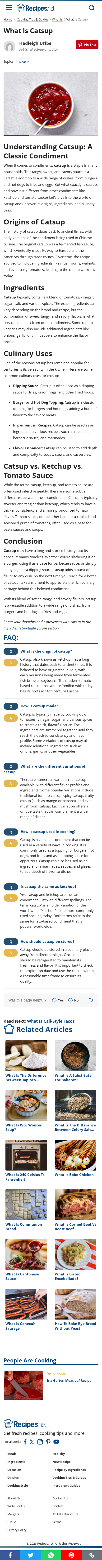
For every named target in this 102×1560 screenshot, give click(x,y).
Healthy (58, 1454)
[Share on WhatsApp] (51, 1555)
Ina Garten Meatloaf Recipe (69, 1380)
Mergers (13, 1514)
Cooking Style (17, 1485)
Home (8, 19)
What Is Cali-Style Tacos (51, 1021)
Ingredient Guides (66, 1485)
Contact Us (60, 1498)
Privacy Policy (17, 1530)
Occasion (14, 1470)
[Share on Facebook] (10, 1555)
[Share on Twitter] (30, 1555)
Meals (11, 1454)
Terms (56, 1522)
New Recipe (61, 1462)
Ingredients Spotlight (20, 628)
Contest (58, 1506)
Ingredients (16, 1462)
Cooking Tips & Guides (32, 19)
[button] (92, 1555)
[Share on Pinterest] (87, 44)
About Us (13, 1498)
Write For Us (16, 1506)
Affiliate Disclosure (65, 1514)
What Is (57, 19)
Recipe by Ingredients (69, 1470)
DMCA (11, 1522)
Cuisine (13, 1477)
